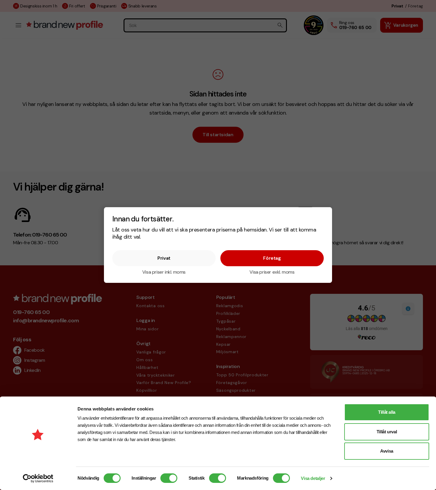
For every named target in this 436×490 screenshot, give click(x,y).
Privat (163, 258)
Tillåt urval (387, 431)
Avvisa (386, 450)
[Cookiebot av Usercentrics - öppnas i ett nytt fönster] (38, 478)
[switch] (168, 478)
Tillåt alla (386, 412)
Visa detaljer (313, 478)
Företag (272, 258)
